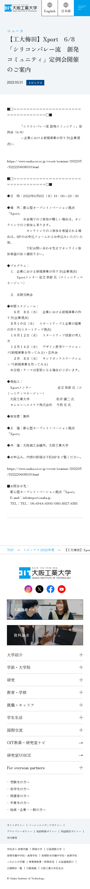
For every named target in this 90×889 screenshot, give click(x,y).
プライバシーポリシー (19, 831)
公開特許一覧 (14, 868)
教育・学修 (17, 692)
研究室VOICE (19, 755)
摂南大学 (37, 849)
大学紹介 (15, 655)
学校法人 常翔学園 (17, 849)
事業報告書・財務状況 (41, 861)
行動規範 (31, 868)
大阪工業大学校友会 (52, 868)
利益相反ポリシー (71, 831)
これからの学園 (16, 861)
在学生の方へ (20, 789)
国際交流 (15, 730)
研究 (11, 680)
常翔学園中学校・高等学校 (22, 855)
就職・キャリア (20, 705)
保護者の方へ (20, 795)
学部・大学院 (18, 667)
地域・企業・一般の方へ (28, 809)
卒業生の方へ (20, 802)
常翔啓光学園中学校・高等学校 (59, 855)
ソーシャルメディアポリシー (45, 825)
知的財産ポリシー (46, 831)
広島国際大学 (54, 849)
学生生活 (15, 717)
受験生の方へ (20, 782)
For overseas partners (26, 767)
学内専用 (12, 837)
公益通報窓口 (66, 861)
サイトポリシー (16, 825)
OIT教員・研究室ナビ (26, 742)
